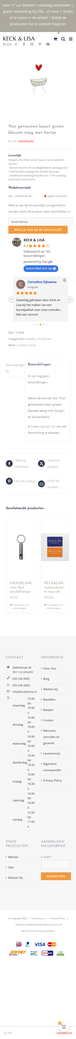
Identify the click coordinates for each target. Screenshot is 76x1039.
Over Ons (49, 668)
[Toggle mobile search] (63, 39)
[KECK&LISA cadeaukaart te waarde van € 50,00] (55, 547)
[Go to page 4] (43, 324)
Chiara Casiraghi (40, 282)
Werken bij (50, 689)
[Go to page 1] (34, 324)
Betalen (48, 710)
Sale (11, 867)
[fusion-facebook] (24, 44)
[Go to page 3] (40, 324)
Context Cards (26, 345)
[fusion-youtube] (47, 44)
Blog (46, 679)
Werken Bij (15, 878)
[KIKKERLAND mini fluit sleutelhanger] (21, 547)
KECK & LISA (34, 240)
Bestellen (49, 699)
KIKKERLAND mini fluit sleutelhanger (21, 588)
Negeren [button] (59, 23)
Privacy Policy (52, 780)
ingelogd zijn (47, 426)
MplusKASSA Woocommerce (44, 924)
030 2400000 (68, 32)
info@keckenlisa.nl (23, 692)
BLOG (6, 44)
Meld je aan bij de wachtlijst (38, 230)
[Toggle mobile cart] (55, 39)
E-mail (46, 857)
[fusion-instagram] (32, 44)
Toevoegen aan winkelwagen (21, 606)
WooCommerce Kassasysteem (38, 931)
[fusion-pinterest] (40, 44)
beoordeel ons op (39, 268)
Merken (13, 857)
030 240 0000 (21, 678)
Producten (45, 339)
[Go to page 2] (37, 324)
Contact (48, 720)
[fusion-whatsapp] (16, 44)
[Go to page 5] (46, 324)
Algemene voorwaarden (52, 767)
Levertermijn (51, 753)
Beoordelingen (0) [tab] (14, 368)
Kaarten (31, 339)
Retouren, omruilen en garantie (51, 737)
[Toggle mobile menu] (71, 39)
